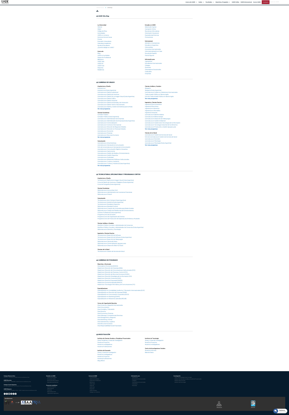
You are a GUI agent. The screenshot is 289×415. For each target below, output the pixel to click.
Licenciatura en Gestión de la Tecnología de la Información (162, 123)
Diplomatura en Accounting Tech (108, 190)
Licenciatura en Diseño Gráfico (107, 98)
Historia (100, 27)
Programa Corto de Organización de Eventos (111, 216)
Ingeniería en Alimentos (152, 108)
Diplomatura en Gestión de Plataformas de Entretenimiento (116, 210)
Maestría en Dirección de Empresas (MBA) (110, 268)
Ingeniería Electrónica (151, 106)
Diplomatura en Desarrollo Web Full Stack (110, 245)
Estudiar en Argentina (151, 45)
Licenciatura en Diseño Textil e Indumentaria (111, 104)
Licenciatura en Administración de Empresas (111, 118)
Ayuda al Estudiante (104, 45)
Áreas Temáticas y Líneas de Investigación (110, 340)
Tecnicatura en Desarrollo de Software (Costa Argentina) (115, 237)
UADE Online (235, 2)
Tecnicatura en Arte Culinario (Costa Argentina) (112, 200)
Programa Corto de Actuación (107, 214)
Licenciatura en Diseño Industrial (107, 100)
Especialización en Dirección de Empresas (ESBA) (112, 292)
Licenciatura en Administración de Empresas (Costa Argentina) (116, 121)
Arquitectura (101, 88)
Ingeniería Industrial (151, 112)
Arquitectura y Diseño (104, 86)
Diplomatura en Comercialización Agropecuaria (112, 243)
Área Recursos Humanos (105, 323)
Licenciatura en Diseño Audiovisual (108, 92)
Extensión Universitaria (104, 41)
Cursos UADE (257, 2)
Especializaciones (103, 288)
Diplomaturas (50, 388)
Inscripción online (51, 379)
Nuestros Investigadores (105, 344)
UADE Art (100, 63)
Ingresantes (148, 61)
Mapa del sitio (219, 407)
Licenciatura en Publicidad (105, 157)
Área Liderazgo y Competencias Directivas (110, 315)
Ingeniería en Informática (152, 110)
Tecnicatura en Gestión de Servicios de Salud (111, 251)
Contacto (266, 2)
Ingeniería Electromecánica (153, 104)
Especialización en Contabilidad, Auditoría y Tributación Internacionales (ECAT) (121, 290)
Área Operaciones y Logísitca (106, 321)
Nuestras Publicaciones (105, 358)
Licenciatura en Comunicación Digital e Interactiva (112, 149)
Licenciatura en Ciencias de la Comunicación (111, 145)
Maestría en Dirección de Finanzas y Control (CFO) (113, 272)
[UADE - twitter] (5, 394)
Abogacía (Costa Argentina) (153, 90)
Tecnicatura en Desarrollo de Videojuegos (110, 239)
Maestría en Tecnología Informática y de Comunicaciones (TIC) (116, 284)
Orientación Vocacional (152, 33)
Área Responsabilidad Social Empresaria (109, 325)
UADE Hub (101, 65)
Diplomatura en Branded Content (108, 206)
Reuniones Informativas (152, 31)
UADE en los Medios (104, 55)
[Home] (5, 2)
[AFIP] (267, 403)
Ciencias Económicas (103, 113)
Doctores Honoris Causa (105, 37)
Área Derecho (102, 311)
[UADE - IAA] (28, 404)
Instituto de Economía (104, 350)
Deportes (100, 67)
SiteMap (109, 7)
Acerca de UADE (191, 2)
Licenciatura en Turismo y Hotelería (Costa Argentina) (114, 163)
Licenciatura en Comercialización (107, 123)
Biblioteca (100, 59)
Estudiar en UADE (150, 25)
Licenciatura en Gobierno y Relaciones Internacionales (161, 92)
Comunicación (101, 141)
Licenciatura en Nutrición (152, 139)
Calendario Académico (104, 43)
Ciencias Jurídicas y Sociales (153, 86)
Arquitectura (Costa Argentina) (107, 90)
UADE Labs (101, 61)
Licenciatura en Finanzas (105, 133)
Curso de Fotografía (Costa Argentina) (109, 184)
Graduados (148, 71)
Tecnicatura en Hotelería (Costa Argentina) (110, 202)
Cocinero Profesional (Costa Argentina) (109, 212)
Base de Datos (149, 352)
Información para (150, 59)
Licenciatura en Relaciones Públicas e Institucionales (113, 159)
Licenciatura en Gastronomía (106, 151)
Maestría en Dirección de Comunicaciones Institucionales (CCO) (116, 270)
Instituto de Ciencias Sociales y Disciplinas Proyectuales (114, 338)
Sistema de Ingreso (150, 27)
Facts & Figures (149, 55)
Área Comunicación (103, 307)
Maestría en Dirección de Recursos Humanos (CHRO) (113, 274)
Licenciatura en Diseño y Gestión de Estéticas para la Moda (115, 106)
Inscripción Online (150, 29)
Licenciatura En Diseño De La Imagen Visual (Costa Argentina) (116, 96)
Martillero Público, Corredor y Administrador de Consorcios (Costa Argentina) (120, 227)
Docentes (148, 67)
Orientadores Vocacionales (153, 69)
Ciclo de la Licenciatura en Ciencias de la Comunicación (114, 147)
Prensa (100, 39)
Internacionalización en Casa (153, 51)
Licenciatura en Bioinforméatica (154, 114)
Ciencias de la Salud (151, 133)
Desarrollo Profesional (104, 57)
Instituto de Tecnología (152, 338)
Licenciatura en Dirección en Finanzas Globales (112, 129)
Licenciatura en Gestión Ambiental (155, 121)
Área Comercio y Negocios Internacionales (110, 305)
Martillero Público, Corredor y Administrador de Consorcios (115, 225)
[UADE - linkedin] (11, 394)
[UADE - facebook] (16, 394)
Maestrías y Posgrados (223, 2)
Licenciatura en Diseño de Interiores (108, 94)
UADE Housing (93, 390)
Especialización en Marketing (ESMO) (109, 296)
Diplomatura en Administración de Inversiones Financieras (115, 192)
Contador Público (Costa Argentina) (108, 116)
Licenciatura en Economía (105, 131)
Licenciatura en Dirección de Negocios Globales (112, 127)
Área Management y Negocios (107, 317)
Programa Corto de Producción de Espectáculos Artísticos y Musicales (119, 218)
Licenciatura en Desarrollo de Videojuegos (157, 118)
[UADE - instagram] (7, 394)
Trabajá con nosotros (95, 392)
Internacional (149, 41)
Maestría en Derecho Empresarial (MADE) (110, 280)
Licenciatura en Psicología (153, 141)
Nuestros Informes (150, 350)
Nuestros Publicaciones (105, 346)
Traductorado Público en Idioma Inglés (157, 94)
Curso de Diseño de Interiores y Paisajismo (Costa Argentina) (115, 182)
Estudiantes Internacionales (153, 63)
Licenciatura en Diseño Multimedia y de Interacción (113, 102)
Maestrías (49, 390)
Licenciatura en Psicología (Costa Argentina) (158, 143)
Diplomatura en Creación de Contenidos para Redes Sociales (116, 208)
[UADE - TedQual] (17, 404)
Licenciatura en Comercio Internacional (109, 125)
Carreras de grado (51, 386)
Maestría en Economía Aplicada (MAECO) (110, 282)
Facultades (210, 2)
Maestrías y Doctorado (104, 264)
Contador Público (103, 114)
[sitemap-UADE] (233, 403)
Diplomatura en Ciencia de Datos (107, 241)
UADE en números (103, 35)
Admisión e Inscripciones (152, 43)
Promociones (149, 37)
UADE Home (100, 7)
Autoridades (101, 33)
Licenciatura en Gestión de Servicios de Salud (158, 135)
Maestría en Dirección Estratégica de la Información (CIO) (115, 276)
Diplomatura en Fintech (105, 194)
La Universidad (102, 25)
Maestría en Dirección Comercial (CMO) (109, 278)
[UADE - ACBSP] (12, 404)
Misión (99, 29)
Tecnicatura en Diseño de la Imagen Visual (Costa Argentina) (116, 180)
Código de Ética (102, 31)
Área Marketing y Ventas (105, 319)
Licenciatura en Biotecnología (154, 116)
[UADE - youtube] (9, 394)
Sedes (201, 2)
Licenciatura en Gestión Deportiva (108, 155)
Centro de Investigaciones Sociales (155, 348)
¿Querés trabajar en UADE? (106, 47)
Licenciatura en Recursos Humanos (108, 135)
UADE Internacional (246, 2)
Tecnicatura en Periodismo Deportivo (109, 204)
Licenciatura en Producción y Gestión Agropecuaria (160, 127)
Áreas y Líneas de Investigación (107, 352)
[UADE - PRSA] (36, 404)
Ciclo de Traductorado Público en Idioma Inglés (159, 96)
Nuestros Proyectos (103, 342)
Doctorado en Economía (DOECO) (108, 266)
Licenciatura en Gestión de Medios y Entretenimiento (113, 153)
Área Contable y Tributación (106, 309)
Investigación (177, 376)
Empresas (148, 73)
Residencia (101, 69)
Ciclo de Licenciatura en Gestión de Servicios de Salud (161, 137)
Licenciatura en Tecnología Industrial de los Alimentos (161, 125)
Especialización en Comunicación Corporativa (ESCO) (113, 294)
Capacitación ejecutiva (52, 393)
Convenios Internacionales (153, 49)
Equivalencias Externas (152, 35)
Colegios (147, 65)
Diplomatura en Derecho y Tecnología (109, 229)
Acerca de (100, 51)
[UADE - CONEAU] (23, 404)
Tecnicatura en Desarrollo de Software (109, 235)
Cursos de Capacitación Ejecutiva (107, 303)
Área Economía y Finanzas (105, 313)
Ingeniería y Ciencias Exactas (153, 102)
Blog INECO (101, 360)
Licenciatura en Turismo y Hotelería (108, 161)
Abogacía (148, 88)
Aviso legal (253, 407)
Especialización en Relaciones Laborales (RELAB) (112, 298)
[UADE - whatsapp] (13, 394)
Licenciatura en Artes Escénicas (107, 143)
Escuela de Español (151, 53)
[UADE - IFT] (7, 404)
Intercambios (149, 47)
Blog (99, 53)
